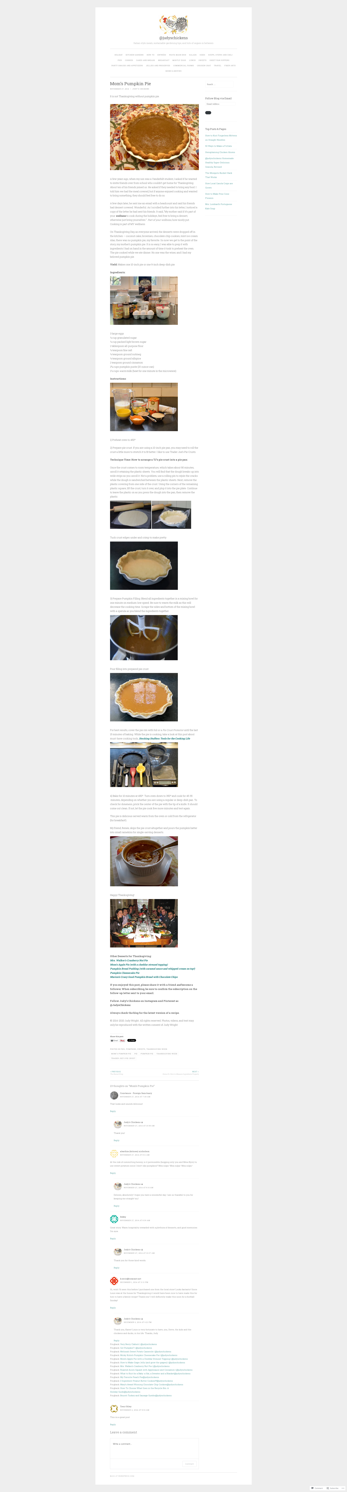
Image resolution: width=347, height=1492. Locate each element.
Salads (193, 55)
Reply (113, 1111)
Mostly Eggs (179, 60)
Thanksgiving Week (156, 1049)
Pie (135, 1054)
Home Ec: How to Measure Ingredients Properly (181, 1072)
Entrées (161, 55)
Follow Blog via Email (218, 98)
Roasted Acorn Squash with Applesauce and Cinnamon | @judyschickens (156, 1369)
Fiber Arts (230, 65)
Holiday (119, 55)
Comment (189, 1464)
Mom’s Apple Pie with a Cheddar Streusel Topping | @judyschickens (154, 1358)
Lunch (192, 60)
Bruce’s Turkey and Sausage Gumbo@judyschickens (146, 1395)
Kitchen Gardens (135, 55)
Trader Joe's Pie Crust (123, 1058)
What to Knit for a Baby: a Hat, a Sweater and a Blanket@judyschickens (155, 1373)
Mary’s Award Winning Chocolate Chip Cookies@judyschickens (151, 1384)
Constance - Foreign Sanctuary (136, 1093)
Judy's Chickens (140, 89)
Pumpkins (131, 1049)
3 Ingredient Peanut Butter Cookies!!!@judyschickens (146, 1380)
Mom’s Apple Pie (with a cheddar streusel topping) (139, 964)
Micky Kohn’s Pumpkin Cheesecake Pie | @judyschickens (148, 1355)
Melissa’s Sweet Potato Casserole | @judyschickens (145, 1351)
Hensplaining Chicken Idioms (220, 152)
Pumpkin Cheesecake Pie (124, 972)
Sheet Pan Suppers (219, 60)
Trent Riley (125, 1406)
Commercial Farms (183, 65)
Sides (202, 55)
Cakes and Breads (145, 60)
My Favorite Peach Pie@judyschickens (139, 1377)
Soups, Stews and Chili (220, 55)
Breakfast (163, 60)
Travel (217, 65)
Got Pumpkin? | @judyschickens (136, 1347)
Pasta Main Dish (177, 55)
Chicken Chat (204, 65)
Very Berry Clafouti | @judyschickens (138, 1344)
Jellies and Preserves (158, 65)
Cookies (129, 60)
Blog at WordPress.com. (122, 1476)
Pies (120, 60)
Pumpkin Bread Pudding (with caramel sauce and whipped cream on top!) (152, 968)
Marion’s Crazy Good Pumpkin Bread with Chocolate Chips (144, 977)
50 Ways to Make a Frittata (218, 146)
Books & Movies (174, 71)
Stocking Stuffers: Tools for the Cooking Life (164, 738)
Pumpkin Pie (147, 1054)
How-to (150, 55)
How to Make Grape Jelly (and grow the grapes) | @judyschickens (152, 1362)
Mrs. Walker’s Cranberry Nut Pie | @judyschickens (145, 1366)
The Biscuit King (116, 1072)
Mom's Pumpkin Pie (121, 1054)
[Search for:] (219, 84)
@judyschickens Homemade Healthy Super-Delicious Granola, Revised (219, 162)
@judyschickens (173, 37)
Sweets (203, 60)
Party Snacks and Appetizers (127, 65)
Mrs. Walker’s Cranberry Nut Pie (129, 960)
